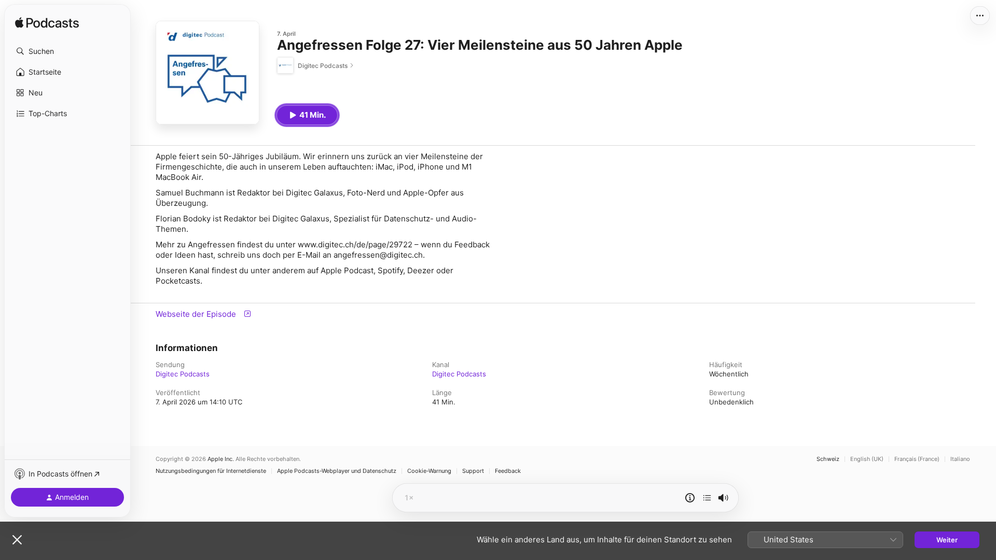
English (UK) (866, 459)
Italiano (960, 459)
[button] (67, 51)
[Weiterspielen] (707, 498)
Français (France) (916, 459)
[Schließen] (17, 539)
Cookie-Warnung (429, 471)
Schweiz (828, 459)
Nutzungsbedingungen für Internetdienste (211, 471)
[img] (47, 23)
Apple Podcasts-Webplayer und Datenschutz (336, 471)
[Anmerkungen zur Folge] (690, 498)
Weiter (947, 540)
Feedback (508, 471)
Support (473, 471)
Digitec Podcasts (183, 374)
